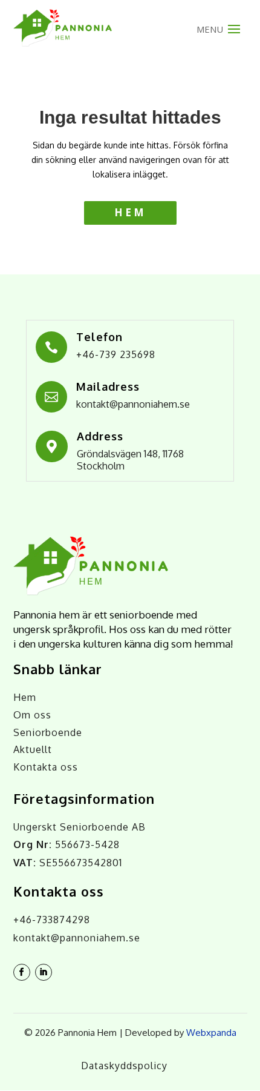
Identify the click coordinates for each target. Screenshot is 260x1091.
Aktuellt (32, 749)
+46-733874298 (51, 920)
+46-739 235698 (115, 354)
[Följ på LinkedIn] (43, 972)
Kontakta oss (45, 767)
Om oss (32, 715)
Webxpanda (211, 1032)
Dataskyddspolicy (124, 1065)
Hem (130, 212)
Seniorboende (47, 732)
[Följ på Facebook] (21, 972)
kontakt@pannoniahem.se (133, 404)
